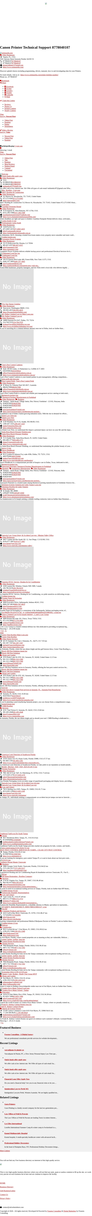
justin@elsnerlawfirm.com (12, 426)
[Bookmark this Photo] (0, 148)
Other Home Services (10, 639)
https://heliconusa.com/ (11, 935)
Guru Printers (9, 1104)
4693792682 (16, 456)
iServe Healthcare (8, 450)
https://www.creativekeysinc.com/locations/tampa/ (20, 1000)
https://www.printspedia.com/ (13, 67)
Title (6, 160)
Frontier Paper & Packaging (12, 598)
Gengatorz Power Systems (11, 239)
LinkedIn (9, 95)
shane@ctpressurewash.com (13, 442)
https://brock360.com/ (10, 665)
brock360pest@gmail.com (12, 663)
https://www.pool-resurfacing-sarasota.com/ (18, 700)
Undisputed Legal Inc (9, 255)
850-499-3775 (18, 440)
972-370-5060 (18, 621)
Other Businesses (8, 55)
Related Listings (10, 108)
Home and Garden (8, 655)
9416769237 (16, 696)
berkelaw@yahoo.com (11, 901)
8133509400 (16, 840)
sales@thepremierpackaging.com (14, 777)
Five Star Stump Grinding (11, 304)
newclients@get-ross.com (12, 543)
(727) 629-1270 (19, 775)
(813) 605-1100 (19, 791)
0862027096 (16, 387)
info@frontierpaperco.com (12, 606)
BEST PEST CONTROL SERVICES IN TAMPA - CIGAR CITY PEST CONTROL (31, 850)
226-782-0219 (18, 588)
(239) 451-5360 (19, 931)
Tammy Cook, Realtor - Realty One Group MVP (19, 974)
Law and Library (8, 787)
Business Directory (6, 1187)
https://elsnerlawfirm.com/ (12, 428)
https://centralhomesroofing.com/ (14, 952)
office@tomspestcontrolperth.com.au (16, 389)
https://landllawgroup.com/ (12, 625)
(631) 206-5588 (19, 213)
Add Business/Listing (7, 1191)
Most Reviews (9, 164)
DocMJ (4, 909)
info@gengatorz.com (10, 247)
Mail (8, 97)
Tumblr (9, 93)
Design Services (8, 943)
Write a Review (7, 130)
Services (5, 708)
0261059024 (16, 371)
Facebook (9, 87)
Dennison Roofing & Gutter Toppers (15, 487)
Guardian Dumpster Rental (11, 207)
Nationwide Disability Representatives (15, 893)
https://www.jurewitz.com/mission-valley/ (17, 546)
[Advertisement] (46, 27)
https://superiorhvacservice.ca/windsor (16, 592)
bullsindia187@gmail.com (12, 186)
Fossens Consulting (54, 1211)
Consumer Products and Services (14, 911)
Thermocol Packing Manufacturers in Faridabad (19, 397)
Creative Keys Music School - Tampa (15, 990)
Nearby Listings (10, 111)
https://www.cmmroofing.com (13, 716)
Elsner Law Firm (8, 418)
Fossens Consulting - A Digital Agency (18, 1034)
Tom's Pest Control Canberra (12, 365)
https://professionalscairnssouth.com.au (16, 233)
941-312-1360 (18, 659)
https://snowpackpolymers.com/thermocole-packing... (22, 412)
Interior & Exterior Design (11, 1009)
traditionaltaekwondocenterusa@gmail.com (18, 842)
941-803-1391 (18, 761)
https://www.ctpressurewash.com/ (15, 444)
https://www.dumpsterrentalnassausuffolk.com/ (19, 217)
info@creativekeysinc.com (12, 998)
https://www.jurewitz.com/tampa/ (14, 795)
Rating (6, 124)
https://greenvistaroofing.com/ (13, 647)
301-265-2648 (18, 712)
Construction (6, 927)
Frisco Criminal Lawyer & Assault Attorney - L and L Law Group (25, 614)
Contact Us (4, 1195)
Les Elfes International (13, 1124)
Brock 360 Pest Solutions (11, 653)
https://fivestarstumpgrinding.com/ (15, 312)
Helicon (5, 925)
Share (4, 83)
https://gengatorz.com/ (10, 249)
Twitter (9, 89)
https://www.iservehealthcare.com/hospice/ (18, 460)
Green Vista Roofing (9, 637)
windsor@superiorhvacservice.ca (14, 590)
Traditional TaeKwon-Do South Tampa (14, 834)
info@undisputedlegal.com (12, 264)
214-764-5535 (18, 322)
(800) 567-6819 (19, 604)
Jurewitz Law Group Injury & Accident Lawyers (19, 785)
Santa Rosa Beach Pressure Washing (15, 434)
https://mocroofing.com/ (11, 200)
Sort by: (8, 116)
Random (7, 122)
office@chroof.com (10, 950)
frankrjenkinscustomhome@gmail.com (16, 1015)
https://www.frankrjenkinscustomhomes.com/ (19, 1017)
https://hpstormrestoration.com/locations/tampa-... (20, 887)
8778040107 (16, 61)
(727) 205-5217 (19, 868)
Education (6, 992)
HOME (2, 1183)
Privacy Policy (5, 1198)
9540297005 (16, 403)
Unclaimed (8, 170)
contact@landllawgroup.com (13, 623)
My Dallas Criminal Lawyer (12, 316)
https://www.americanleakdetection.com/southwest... (21, 763)
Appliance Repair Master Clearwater (13, 862)
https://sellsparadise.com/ (11, 984)
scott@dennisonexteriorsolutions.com (16, 495)
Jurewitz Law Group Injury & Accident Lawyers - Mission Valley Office (28, 535)
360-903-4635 (18, 310)
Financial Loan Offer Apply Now (17, 1079)
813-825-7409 (18, 996)
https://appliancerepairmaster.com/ (15, 870)
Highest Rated (9, 166)
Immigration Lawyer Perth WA (16, 1089)
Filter (2, 114)
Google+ (9, 91)
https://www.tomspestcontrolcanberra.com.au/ (19, 375)
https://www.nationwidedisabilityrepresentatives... (20, 903)
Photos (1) (8, 106)
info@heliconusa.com (10, 933)
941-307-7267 (18, 643)
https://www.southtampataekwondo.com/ (17, 844)
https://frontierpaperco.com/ (12, 608)
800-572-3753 (18, 899)
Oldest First (8, 120)
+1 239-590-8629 (21, 1013)
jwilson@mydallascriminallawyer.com (16, 324)
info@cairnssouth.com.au (12, 231)
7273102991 (16, 915)
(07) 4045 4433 (19, 229)
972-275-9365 (18, 198)
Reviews (7, 104)
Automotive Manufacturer (20, 468)
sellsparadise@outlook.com (12, 982)
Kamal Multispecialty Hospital (15, 1133)
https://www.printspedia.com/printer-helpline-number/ (39, 75)
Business (20, 399)
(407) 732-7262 (19, 948)
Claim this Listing (8, 101)
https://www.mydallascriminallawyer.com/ (18, 326)
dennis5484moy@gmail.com (13, 65)
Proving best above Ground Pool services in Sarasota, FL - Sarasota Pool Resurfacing (30, 690)
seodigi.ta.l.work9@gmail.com (14, 698)
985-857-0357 (18, 245)
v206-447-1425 (19, 424)
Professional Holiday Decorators (16, 1143)
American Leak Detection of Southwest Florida (18, 755)
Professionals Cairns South (11, 223)
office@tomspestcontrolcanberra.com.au (17, 373)
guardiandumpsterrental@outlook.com (16, 215)
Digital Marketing (69, 1211)
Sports (4, 836)
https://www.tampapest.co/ (12, 856)
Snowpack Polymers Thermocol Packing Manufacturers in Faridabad (26, 466)
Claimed (7, 168)
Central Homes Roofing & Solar (13, 941)
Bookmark (5, 81)
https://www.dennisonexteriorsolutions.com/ (18, 497)
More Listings (5, 1151)
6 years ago (18, 146)
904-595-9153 (18, 882)
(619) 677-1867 (19, 541)
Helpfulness (8, 126)
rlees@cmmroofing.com (11, 714)
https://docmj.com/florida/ (12, 919)
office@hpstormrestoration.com (14, 885)
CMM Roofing (7, 706)
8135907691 (16, 854)
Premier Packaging (8, 769)
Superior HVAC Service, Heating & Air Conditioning (21, 582)
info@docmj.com (9, 917)
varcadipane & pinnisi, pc (14, 1050)
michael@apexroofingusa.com (13, 645)
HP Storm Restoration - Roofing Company (17, 876)
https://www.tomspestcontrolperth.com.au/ (18, 391)
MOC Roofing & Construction (13, 192)
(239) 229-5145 (19, 980)
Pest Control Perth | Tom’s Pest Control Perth (18, 381)
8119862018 (16, 182)
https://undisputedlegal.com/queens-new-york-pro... (21, 266)
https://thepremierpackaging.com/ (14, 779)
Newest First (8, 136)
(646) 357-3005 (19, 261)
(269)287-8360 (18, 493)
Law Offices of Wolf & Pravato (16, 1114)
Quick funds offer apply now (12, 176)
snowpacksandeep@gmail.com (14, 409)
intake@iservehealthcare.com (13, 458)
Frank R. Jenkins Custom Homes (11, 1007)
